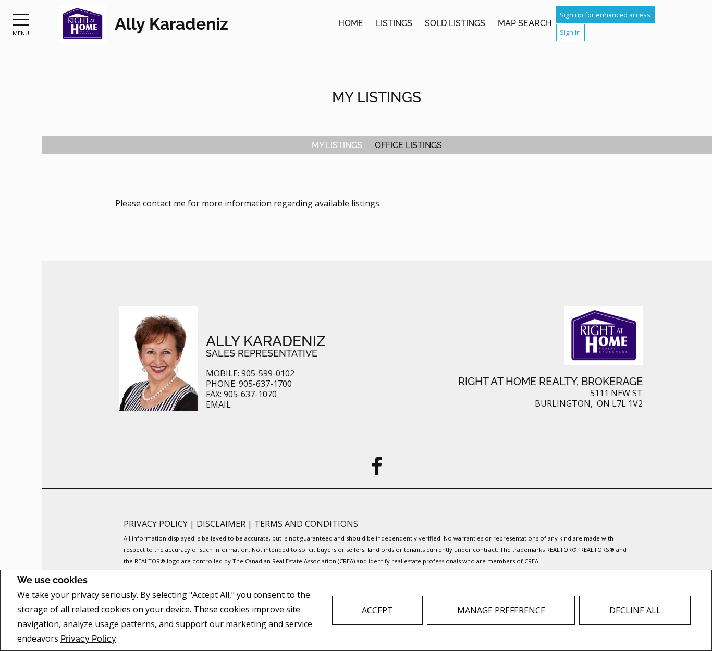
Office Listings (408, 145)
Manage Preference (501, 610)
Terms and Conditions (306, 524)
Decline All (635, 610)
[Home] (82, 24)
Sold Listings (455, 23)
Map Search (525, 23)
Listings (394, 23)
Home (350, 23)
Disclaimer (222, 524)
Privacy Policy (88, 639)
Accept (377, 610)
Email (218, 404)
